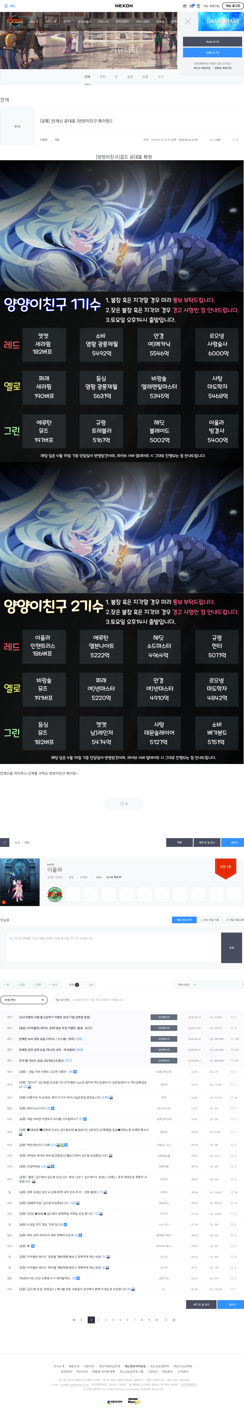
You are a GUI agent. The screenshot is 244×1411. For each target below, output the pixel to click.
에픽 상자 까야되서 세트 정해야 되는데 (50, 1235)
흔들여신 (164, 1203)
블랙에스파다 (164, 1235)
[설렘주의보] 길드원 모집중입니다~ (48, 1203)
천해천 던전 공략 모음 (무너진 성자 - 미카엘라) (47, 1050)
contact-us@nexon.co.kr (74, 1384)
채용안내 (74, 1366)
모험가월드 (84, 21)
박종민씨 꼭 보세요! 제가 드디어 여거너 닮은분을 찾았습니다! (64, 1097)
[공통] (22, 1072)
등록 (231, 948)
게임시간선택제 (182, 1366)
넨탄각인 (164, 1278)
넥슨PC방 (82, 1371)
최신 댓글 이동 (211, 920)
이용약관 (89, 1366)
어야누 (164, 1192)
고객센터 (182, 1371)
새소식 (34, 21)
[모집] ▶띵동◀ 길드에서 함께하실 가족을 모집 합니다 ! (61, 1214)
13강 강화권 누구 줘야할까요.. (53, 1278)
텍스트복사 (4, 842)
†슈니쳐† (164, 1224)
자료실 (160, 21)
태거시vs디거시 (37, 1108)
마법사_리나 (164, 1145)
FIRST (74, 1320)
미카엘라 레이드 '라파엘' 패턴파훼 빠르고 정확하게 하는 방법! (64, 1257)
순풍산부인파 (164, 1072)
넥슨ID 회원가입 (201, 68)
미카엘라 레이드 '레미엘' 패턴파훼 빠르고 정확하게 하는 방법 (64, 1267)
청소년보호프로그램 (132, 1371)
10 (156, 1320)
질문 (130, 76)
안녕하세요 (34, 1166)
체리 (163, 1097)
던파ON (176, 21)
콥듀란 (164, 1132)
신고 (17, 842)
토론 (145, 76)
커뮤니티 (103, 21)
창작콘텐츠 (122, 21)
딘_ (164, 1289)
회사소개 (59, 1366)
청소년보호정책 (159, 1366)
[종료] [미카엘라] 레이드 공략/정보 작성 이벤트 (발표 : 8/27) (55, 1028)
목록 (179, 842)
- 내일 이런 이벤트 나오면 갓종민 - (48, 1072)
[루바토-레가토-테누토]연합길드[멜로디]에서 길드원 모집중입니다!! (68, 1155)
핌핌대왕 (164, 1166)
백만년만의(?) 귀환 (39, 1145)
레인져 (164, 1179)
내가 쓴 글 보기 (207, 842)
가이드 (67, 21)
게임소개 (50, 21)
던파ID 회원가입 (223, 68)
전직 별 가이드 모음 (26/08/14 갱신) (41, 1061)
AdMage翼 (164, 1155)
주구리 (164, 1214)
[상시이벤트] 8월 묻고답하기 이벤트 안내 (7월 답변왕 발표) (54, 1017)
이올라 (44, 139)
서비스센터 (142, 21)
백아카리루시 (164, 1246)
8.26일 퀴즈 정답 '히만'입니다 (45, 1224)
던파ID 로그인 (212, 52)
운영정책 (66, 1371)
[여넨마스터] (26, 1278)
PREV (81, 1320)
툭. (29, 1246)
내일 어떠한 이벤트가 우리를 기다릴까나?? (53, 1119)
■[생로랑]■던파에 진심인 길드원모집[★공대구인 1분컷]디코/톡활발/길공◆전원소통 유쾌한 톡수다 (88, 1130)
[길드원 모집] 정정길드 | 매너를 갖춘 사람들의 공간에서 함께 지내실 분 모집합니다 (77, 1289)
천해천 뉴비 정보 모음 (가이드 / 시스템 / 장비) (47, 1039)
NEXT (166, 1320)
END (173, 1320)
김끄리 (164, 1257)
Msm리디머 (164, 1108)
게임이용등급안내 (109, 1366)
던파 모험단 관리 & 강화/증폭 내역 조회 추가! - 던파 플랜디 (63, 1192)
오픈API (153, 1371)
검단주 (164, 1084)
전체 (87, 76)
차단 (27, 842)
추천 (102, 76)
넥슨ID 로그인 (212, 41)
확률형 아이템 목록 (103, 1371)
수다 (161, 76)
